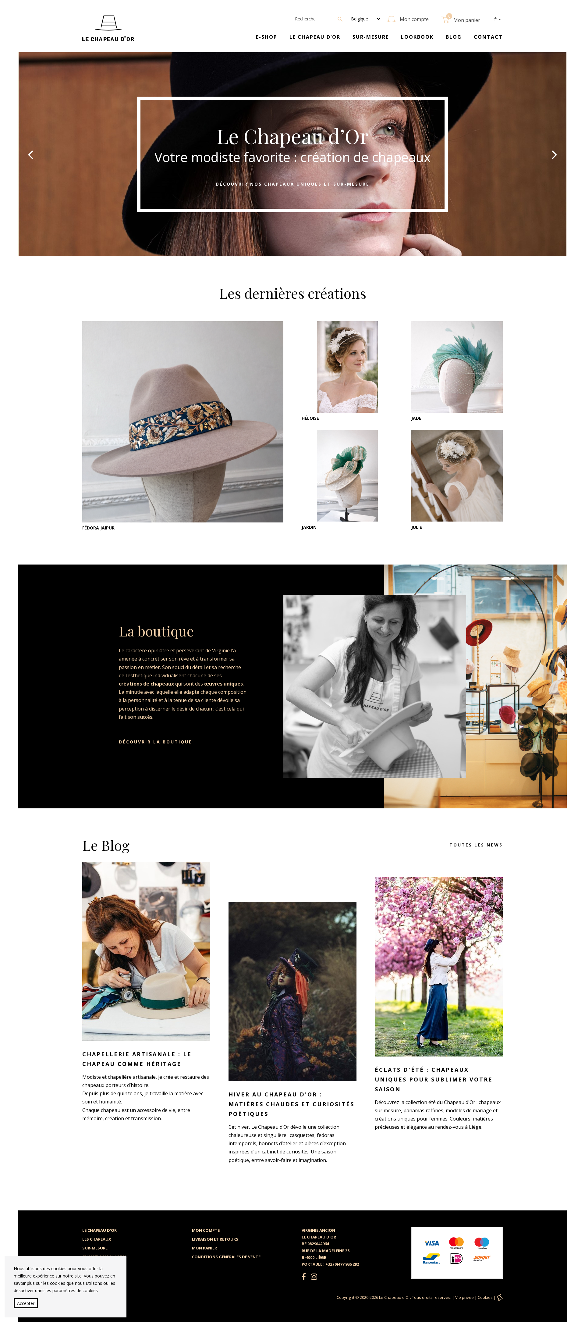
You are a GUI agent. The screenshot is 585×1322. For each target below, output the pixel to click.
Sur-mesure (371, 37)
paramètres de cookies (75, 1290)
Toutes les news (476, 845)
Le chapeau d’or (314, 37)
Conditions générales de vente (226, 1257)
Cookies (485, 1297)
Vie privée (464, 1297)
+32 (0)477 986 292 (342, 1264)
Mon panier (204, 1248)
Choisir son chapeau (105, 1257)
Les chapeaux (96, 1239)
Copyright (345, 1297)
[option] (292, 154)
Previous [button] (30, 154)
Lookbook (417, 37)
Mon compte (206, 1230)
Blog (454, 37)
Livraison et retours (215, 1239)
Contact (488, 37)
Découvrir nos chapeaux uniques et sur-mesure (293, 184)
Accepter (25, 1303)
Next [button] (554, 154)
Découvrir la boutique (155, 742)
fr (496, 19)
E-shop (266, 37)
